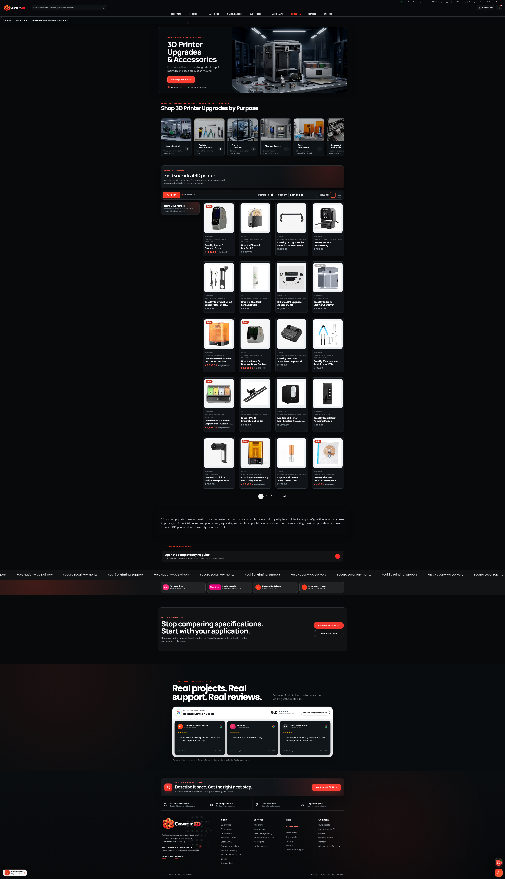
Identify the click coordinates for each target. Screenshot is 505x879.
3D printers (177, 14)
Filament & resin (235, 14)
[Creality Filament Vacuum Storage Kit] (328, 453)
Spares (224, 859)
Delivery (289, 841)
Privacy (314, 874)
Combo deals (296, 14)
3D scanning (259, 829)
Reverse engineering (263, 833)
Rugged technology (230, 846)
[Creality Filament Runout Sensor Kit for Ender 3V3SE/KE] (219, 277)
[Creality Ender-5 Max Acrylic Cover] (328, 277)
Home (8, 20)
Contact (322, 842)
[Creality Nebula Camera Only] (328, 218)
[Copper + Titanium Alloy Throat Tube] (291, 453)
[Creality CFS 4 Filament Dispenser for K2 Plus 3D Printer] (219, 393)
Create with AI (293, 826)
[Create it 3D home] (15, 8)
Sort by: (282, 194)
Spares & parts (277, 14)
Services (313, 14)
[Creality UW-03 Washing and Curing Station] (219, 334)
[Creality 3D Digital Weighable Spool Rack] (219, 453)
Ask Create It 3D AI (327, 625)
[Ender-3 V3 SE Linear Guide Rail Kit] (255, 393)
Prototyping (259, 842)
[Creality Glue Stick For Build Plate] (255, 277)
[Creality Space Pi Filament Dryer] (219, 218)
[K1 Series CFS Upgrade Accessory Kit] (291, 277)
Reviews (322, 833)
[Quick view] (230, 209)
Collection (21, 20)
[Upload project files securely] (499, 873)
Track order (291, 832)
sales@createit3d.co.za (329, 846)
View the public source (241, 760)
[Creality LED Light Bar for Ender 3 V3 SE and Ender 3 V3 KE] (291, 218)
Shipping (331, 874)
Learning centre (325, 837)
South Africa (167, 856)
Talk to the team (329, 633)
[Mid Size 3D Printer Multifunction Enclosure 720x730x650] (291, 393)
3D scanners (196, 14)
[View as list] (339, 195)
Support (329, 14)
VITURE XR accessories (231, 854)
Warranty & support (295, 849)
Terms (322, 874)
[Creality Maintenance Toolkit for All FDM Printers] (328, 334)
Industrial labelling (229, 850)
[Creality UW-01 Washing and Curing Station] (255, 453)
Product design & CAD (264, 837)
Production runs (261, 846)
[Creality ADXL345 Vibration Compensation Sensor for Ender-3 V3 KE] (291, 334)
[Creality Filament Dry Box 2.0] (255, 218)
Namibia (179, 856)
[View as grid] (333, 195)
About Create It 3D (326, 829)
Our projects (324, 825)
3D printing (258, 825)
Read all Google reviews (313, 713)
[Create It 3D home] (181, 823)
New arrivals (226, 833)
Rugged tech (257, 14)
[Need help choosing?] (499, 863)
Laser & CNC (215, 14)
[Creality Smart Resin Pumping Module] (328, 393)
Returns (289, 845)
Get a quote (291, 837)
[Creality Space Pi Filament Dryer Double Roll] (255, 334)
